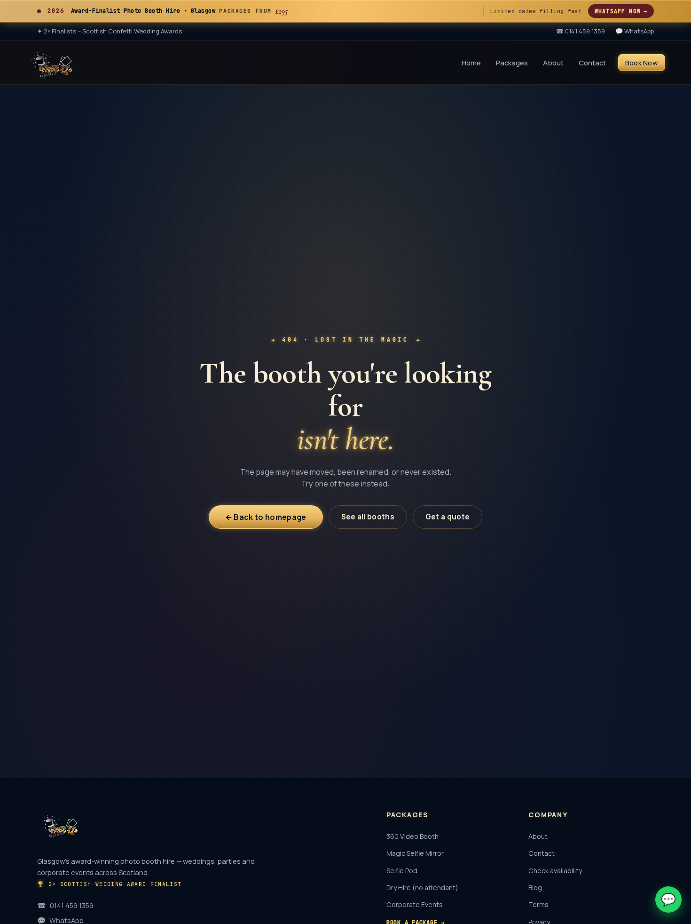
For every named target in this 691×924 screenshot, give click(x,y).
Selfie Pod (401, 870)
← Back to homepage (265, 517)
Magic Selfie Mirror (415, 853)
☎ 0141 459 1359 (580, 31)
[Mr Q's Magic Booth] (52, 63)
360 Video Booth (412, 836)
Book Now (641, 62)
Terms (538, 904)
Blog (535, 887)
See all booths (367, 517)
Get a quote (447, 517)
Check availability (555, 870)
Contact (592, 62)
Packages (512, 62)
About (553, 62)
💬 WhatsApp (634, 31)
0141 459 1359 (65, 905)
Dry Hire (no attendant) (422, 887)
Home (471, 62)
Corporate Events (414, 904)
